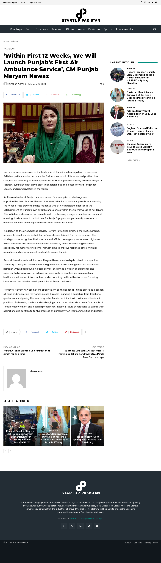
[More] (86, 332)
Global (130, 140)
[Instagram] (145, 2)
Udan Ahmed (18, 84)
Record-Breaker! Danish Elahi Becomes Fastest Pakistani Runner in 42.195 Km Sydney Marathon (20, 437)
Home (6, 41)
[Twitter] (152, 2)
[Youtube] (156, 2)
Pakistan (14, 41)
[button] (154, 29)
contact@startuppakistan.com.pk (86, 518)
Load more (133, 160)
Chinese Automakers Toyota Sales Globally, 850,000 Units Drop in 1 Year (140, 148)
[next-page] (10, 451)
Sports (130, 125)
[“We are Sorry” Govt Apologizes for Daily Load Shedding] (87, 426)
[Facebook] (141, 2)
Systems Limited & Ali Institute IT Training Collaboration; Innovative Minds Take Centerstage (80, 354)
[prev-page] (5, 451)
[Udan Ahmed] (5, 84)
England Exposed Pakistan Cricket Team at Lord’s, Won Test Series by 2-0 (142, 131)
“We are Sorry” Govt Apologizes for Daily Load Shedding (87, 439)
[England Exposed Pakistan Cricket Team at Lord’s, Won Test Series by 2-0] (117, 129)
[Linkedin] (149, 2)
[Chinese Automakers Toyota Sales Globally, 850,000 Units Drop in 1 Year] (117, 147)
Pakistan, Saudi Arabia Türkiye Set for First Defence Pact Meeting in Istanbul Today (53, 438)
